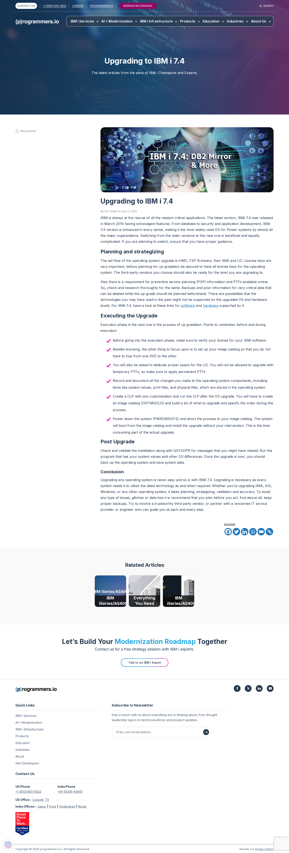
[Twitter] (236, 531)
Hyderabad (67, 806)
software (188, 305)
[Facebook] (228, 531)
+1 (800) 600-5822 (54, 5)
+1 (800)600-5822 (28, 791)
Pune (52, 806)
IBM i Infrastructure (156, 21)
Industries (235, 21)
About (19, 756)
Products (187, 21)
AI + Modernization (117, 21)
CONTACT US (26, 5)
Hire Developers (27, 763)
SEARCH (268, 5)
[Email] (261, 531)
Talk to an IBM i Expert (144, 662)
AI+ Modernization (28, 722)
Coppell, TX (40, 799)
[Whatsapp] (253, 531)
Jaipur (41, 806)
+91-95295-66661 (70, 791)
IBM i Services (82, 21)
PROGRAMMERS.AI (101, 5)
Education (211, 21)
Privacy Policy (264, 849)
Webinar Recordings (137, 5)
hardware (211, 305)
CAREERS (78, 5)
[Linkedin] (244, 531)
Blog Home (28, 131)
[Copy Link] (269, 531)
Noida (82, 806)
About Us (258, 21)
